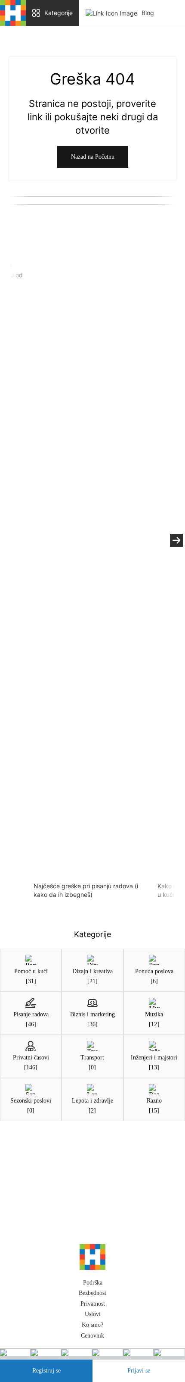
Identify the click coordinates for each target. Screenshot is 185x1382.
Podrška (92, 1286)
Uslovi (93, 1318)
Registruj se (46, 1370)
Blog (148, 12)
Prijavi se (138, 1370)
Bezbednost (92, 1297)
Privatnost (92, 1307)
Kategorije (58, 12)
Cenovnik (92, 1339)
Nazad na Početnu (92, 157)
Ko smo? (92, 1329)
